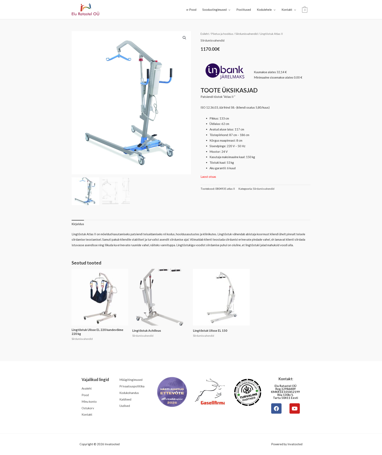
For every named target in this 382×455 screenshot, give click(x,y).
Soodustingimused (214, 9)
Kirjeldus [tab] (78, 224)
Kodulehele (264, 9)
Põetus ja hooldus (222, 33)
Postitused (243, 9)
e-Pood (191, 9)
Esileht (205, 33)
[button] (184, 37)
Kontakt (287, 9)
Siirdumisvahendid (246, 33)
